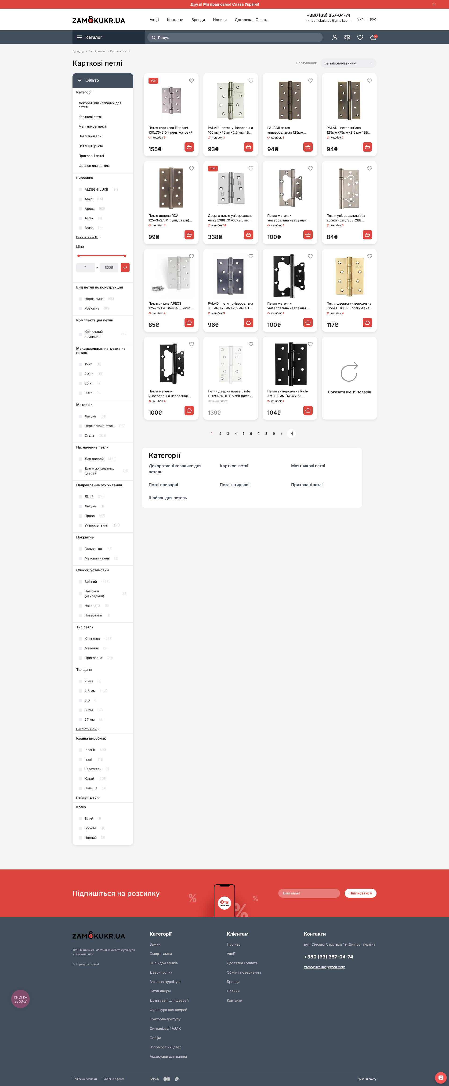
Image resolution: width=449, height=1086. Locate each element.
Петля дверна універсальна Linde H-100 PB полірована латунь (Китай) (349, 305)
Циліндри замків (164, 963)
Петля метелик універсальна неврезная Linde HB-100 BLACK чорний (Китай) (289, 305)
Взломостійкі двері (166, 1047)
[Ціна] (125, 267)
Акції (154, 20)
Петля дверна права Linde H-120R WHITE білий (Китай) (230, 393)
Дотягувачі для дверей (169, 1000)
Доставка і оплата (251, 20)
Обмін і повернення (244, 972)
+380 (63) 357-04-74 (328, 15)
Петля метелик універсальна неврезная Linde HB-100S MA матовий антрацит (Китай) (289, 218)
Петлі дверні (96, 51)
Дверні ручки (161, 972)
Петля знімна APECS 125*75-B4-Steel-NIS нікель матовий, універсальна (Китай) (170, 305)
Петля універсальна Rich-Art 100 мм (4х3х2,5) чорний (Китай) (287, 393)
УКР (360, 19)
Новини (220, 20)
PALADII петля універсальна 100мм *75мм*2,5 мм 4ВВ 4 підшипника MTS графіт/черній (230, 305)
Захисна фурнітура (165, 981)
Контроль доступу (165, 1019)
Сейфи (155, 1038)
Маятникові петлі (92, 126)
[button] (348, 63)
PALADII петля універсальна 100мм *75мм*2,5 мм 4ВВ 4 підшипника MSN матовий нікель (230, 130)
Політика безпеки (84, 1079)
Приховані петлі (91, 156)
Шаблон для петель (94, 165)
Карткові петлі (90, 117)
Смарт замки (161, 953)
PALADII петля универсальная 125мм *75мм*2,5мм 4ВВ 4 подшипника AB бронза (286, 130)
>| (291, 433)
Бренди (198, 20)
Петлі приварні (90, 136)
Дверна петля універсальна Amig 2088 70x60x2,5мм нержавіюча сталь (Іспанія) (230, 218)
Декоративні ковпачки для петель (100, 105)
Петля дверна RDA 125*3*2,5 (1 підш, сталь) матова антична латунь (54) (170, 218)
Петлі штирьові (91, 146)
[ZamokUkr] (108, 935)
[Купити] (189, 147)
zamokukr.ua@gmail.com (324, 967)
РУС (373, 19)
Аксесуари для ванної (168, 1056)
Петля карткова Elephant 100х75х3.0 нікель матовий (170, 130)
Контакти (175, 20)
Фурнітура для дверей (168, 1010)
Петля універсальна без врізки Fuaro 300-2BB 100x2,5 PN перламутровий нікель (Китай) (349, 218)
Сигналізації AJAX (165, 1028)
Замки (155, 944)
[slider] (78, 256)
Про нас (234, 944)
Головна (78, 51)
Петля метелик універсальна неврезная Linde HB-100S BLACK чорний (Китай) (168, 393)
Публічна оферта (113, 1079)
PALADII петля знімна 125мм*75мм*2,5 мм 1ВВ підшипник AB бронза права (349, 130)
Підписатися (360, 893)
